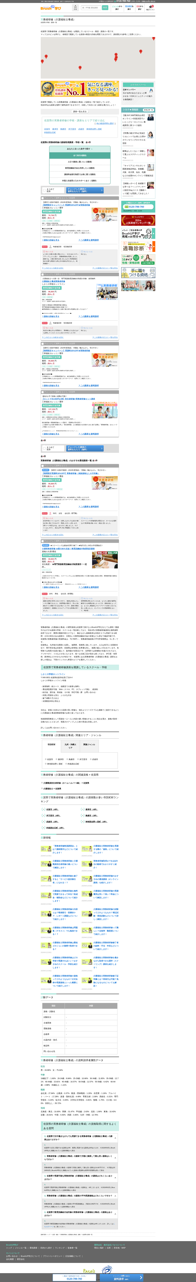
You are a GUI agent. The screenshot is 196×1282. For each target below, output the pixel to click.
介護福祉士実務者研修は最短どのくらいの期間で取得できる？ (65, 946)
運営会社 (21, 1259)
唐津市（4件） (92, 809)
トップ (9, 1248)
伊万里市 (72, 129)
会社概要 (10, 1259)
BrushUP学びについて (30, 1256)
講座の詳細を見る (51, 240)
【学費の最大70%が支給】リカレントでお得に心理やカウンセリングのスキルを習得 (134, 139)
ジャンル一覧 (21, 1248)
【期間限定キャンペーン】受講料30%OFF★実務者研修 (66, 205)
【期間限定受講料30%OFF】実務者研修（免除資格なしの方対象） (71, 473)
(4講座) (79, 155)
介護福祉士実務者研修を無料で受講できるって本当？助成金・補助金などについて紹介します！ (65, 896)
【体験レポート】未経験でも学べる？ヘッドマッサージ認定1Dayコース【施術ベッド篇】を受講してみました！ (135, 189)
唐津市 (55, 129)
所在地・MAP (120, 1248)
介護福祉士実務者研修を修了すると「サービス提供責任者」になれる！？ (65, 879)
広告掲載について (73, 1256)
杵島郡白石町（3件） (55, 828)
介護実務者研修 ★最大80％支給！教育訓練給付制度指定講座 (68, 549)
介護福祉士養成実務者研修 (53, 281)
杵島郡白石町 (50, 132)
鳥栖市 (63, 129)
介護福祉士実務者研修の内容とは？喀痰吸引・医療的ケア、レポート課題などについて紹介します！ (65, 914)
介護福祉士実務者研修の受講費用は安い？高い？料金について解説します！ (106, 894)
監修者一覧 (72, 1248)
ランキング (60, 1248)
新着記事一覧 (148, 110)
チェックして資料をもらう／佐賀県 (59, 198)
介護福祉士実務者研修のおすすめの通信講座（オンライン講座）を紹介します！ (106, 879)
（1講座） (80, 181)
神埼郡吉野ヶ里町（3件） (97, 822)
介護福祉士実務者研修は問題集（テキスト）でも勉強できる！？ (65, 931)
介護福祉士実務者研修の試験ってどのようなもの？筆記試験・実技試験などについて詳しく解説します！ (106, 914)
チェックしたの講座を (121, 1277)
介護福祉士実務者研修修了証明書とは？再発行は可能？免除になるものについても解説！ (106, 981)
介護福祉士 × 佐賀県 (52, 789)
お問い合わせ (12, 1256)
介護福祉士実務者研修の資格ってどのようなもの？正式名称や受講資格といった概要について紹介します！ (65, 981)
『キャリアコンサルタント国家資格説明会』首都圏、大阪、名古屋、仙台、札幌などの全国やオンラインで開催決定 (137, 172)
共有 (75, 9)
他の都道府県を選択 (105, 123)
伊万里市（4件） (53, 816)
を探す (129, 7)
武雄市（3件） (52, 822)
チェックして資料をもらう (55, 466)
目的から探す (46, 1248)
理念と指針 (99, 1248)
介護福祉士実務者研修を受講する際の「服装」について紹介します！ (106, 849)
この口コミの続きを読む (54, 268)
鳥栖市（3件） (92, 816)
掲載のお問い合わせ (148, 1)
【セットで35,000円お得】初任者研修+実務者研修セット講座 (68, 399)
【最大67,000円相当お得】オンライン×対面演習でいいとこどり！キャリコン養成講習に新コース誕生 (134, 121)
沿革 (109, 1248)
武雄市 (81, 129)
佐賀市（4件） (52, 809)
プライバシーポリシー (52, 1256)
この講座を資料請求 (89, 240)
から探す (117, 7)
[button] (140, 52)
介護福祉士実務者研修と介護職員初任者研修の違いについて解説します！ (65, 864)
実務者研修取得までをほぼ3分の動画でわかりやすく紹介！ (105, 864)
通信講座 (33, 1248)
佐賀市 (47, 129)
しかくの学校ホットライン (53, 674)
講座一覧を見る (80, 112)
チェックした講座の (78, 190)
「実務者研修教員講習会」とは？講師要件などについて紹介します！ (65, 849)
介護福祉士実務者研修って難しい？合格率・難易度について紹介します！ (106, 931)
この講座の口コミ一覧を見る (106, 268)
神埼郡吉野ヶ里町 (94, 129)
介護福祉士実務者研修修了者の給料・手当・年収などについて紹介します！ (106, 946)
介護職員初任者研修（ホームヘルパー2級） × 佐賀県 (66, 783)
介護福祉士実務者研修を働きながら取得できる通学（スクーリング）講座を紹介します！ (106, 963)
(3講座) (80, 162)
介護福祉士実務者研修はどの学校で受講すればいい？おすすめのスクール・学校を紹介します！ (65, 963)
